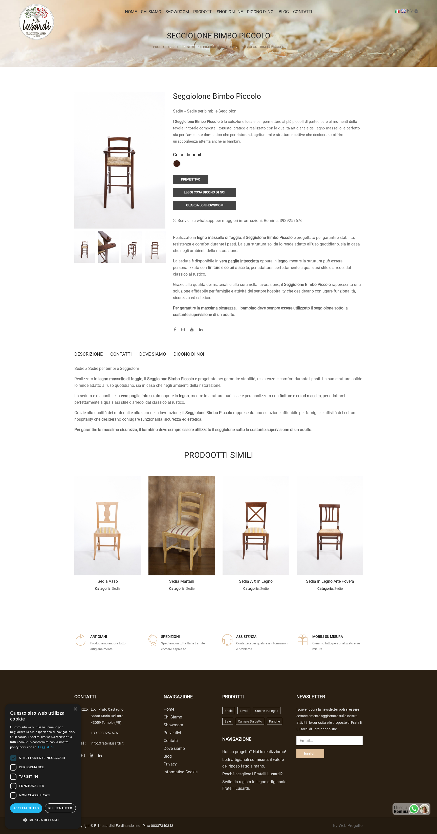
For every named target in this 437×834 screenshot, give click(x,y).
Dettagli (107, 526)
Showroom (177, 11)
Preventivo (190, 179)
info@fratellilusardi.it (107, 743)
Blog (284, 11)
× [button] (75, 709)
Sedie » (180, 111)
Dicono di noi (261, 11)
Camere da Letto (250, 721)
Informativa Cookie (181, 772)
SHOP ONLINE (230, 11)
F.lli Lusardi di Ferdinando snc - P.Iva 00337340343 (133, 826)
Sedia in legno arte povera (330, 581)
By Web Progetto (348, 825)
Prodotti (161, 47)
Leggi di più (46, 747)
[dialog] (43, 766)
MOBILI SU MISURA (327, 637)
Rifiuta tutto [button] (60, 808)
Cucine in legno (266, 711)
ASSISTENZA (246, 637)
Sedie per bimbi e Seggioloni (210, 47)
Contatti (302, 11)
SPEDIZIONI (170, 637)
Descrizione (88, 354)
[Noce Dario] (177, 163)
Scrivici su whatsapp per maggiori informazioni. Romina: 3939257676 (239, 220)
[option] (85, 247)
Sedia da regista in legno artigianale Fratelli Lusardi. (254, 785)
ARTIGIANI (98, 637)
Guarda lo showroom (204, 205)
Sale (228, 721)
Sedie (177, 47)
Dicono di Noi (188, 354)
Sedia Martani (181, 581)
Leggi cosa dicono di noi (204, 192)
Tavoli (244, 711)
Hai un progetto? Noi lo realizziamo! (254, 751)
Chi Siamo (151, 11)
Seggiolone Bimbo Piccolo (261, 47)
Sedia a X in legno (256, 581)
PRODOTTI (203, 11)
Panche (274, 721)
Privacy (170, 764)
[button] (43, 820)
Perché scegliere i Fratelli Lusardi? (252, 774)
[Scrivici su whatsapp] (411, 808)
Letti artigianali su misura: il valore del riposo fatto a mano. (253, 763)
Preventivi (172, 732)
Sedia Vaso (108, 581)
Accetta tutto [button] (26, 808)
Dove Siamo (152, 354)
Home (131, 11)
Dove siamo (174, 748)
